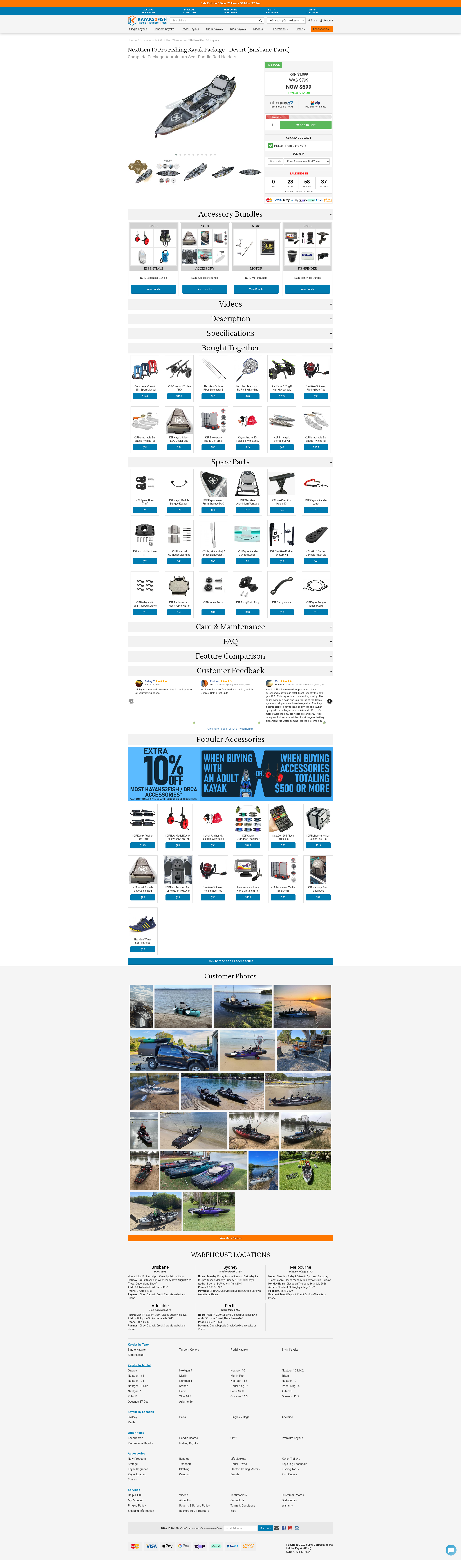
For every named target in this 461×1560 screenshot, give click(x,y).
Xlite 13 (133, 1396)
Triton (285, 1375)
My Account (135, 1500)
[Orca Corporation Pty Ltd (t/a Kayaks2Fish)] (147, 20)
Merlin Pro (237, 1375)
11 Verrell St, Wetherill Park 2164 (223, 1283)
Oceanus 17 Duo (138, 1401)
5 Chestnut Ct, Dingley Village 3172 (295, 1287)
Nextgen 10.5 (136, 1380)
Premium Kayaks (292, 1438)
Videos (183, 1495)
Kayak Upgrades (138, 1469)
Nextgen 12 (289, 1380)
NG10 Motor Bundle (256, 277)
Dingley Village (239, 1417)
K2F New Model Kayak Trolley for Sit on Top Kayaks (177, 839)
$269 (248, 845)
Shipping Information (141, 1510)
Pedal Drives (238, 1464)
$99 (145, 447)
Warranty (287, 1505)
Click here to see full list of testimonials (230, 728)
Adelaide (160, 1305)
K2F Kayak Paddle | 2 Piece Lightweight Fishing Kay (213, 554)
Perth (230, 1305)
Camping (184, 1474)
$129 (247, 510)
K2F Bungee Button (213, 602)
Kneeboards (135, 1438)
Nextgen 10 (237, 1370)
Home (133, 40)
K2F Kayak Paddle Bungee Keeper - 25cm (179, 503)
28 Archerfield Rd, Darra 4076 (151, 1287)
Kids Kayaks (238, 29)
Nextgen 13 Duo (138, 1386)
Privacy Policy (137, 1505)
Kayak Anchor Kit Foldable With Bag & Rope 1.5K (247, 440)
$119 (318, 845)
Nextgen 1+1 (136, 1375)
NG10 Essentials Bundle (153, 277)
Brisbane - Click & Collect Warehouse (163, 40)
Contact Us (237, 1500)
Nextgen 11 (186, 1380)
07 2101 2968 (144, 1290)
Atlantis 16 (186, 1401)
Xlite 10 (287, 1391)
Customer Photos (293, 1495)
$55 (213, 396)
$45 (282, 510)
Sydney (230, 1267)
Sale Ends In (231, 3)
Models (258, 29)
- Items (285, 20)
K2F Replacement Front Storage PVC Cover (213, 503)
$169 (316, 447)
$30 (316, 396)
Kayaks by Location (141, 1412)
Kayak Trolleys (291, 1458)
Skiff (233, 1438)
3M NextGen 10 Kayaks (204, 40)
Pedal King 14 (290, 1386)
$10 (213, 612)
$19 (178, 897)
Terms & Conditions (242, 1505)
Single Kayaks (138, 29)
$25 (213, 447)
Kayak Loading (137, 1474)
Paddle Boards (188, 1438)
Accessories (321, 29)
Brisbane (160, 1267)
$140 (145, 396)
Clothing (184, 1469)
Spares (132, 1479)
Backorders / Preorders (194, 1510)
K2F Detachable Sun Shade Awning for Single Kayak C (145, 440)
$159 (248, 897)
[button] (176, 154)
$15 (316, 510)
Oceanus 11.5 (239, 1396)
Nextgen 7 (134, 1391)
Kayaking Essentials (294, 1464)
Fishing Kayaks (188, 1443)
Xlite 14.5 (185, 1396)
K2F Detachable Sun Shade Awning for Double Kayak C (316, 440)
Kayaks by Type (138, 1344)
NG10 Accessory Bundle (204, 277)
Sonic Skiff (237, 1391)
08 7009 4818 (144, 1322)
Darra (182, 1417)
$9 (179, 510)
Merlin (183, 1375)
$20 (145, 510)
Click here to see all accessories (231, 961)
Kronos (183, 1386)
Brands (234, 1474)
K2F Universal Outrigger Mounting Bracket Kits (179, 554)
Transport (185, 1464)
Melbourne (300, 1267)
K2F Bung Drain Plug (247, 602)
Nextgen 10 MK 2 (293, 1370)
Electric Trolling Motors (245, 1469)
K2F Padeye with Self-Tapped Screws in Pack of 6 (145, 605)
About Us (185, 1500)
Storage (133, 1464)
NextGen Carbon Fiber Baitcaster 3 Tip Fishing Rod (213, 389)
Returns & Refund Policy (194, 1505)
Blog (233, 1510)
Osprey (132, 1370)
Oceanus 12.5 (290, 1396)
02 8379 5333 (215, 1287)
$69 (179, 612)
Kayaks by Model (139, 1365)
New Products (137, 1458)
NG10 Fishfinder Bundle (307, 277)
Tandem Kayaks (164, 29)
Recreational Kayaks (140, 1443)
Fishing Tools (290, 1469)
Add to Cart (307, 125)
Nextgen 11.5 (238, 1380)
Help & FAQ (135, 1495)
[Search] (260, 20)
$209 (282, 396)
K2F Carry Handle (282, 602)
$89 (178, 845)
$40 (247, 396)
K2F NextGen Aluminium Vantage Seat (247, 503)
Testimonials (238, 1495)
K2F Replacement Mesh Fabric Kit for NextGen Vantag (179, 605)
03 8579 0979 (285, 1290)
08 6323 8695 (215, 1322)
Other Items (136, 1433)
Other (299, 29)
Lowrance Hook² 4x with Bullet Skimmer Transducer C (248, 890)
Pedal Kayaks (190, 29)
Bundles (184, 1458)
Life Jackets (238, 1458)
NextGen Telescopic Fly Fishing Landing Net (247, 389)
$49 (282, 447)
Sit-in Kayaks (214, 29)
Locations (279, 29)
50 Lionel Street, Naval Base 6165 (224, 1318)
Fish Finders (289, 1474)
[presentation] (131, 701)
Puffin (182, 1391)
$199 (179, 396)
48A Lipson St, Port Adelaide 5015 (154, 1318)
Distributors (289, 1500)
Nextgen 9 (185, 1370)
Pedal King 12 (239, 1386)
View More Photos (230, 1238)
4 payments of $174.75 (281, 107)
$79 (213, 561)
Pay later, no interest (315, 107)
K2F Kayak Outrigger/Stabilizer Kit (248, 839)
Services (134, 1490)
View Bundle (154, 289)
